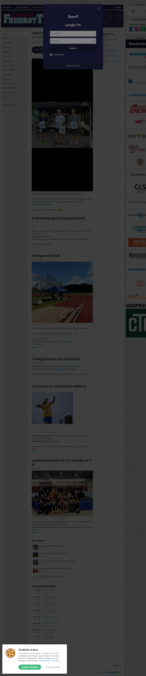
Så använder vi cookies (49, 660)
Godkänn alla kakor (30, 667)
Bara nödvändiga (53, 667)
